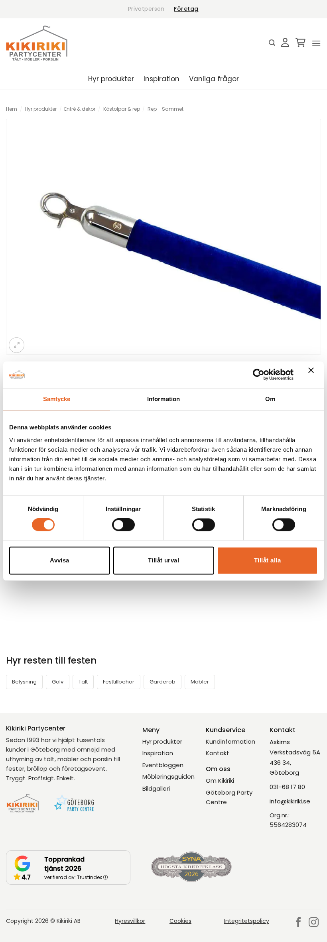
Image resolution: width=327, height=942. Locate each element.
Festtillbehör (118, 681)
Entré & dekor (79, 109)
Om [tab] (270, 399)
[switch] (123, 525)
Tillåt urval (163, 560)
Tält (83, 681)
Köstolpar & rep (121, 109)
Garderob (162, 681)
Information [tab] (163, 399)
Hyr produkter (111, 79)
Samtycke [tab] (57, 399)
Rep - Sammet (165, 109)
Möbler (200, 681)
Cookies (180, 921)
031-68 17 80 (287, 787)
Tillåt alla (267, 560)
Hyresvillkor (130, 921)
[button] (272, 43)
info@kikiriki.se (290, 801)
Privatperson (146, 9)
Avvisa (59, 560)
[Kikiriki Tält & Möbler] (36, 43)
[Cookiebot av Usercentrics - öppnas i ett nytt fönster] (259, 375)
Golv (57, 681)
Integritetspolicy (246, 921)
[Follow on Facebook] (298, 922)
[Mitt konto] (285, 43)
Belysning (24, 681)
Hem (11, 109)
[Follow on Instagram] (314, 922)
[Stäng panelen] (313, 374)
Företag (186, 9)
